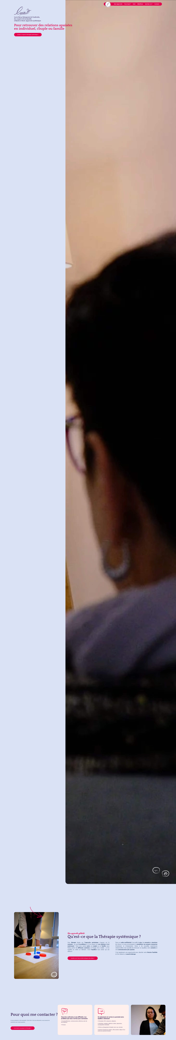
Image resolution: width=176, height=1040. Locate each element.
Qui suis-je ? (148, 4)
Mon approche (118, 4)
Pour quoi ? (127, 4)
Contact (156, 4)
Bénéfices (140, 4)
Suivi (134, 4)
